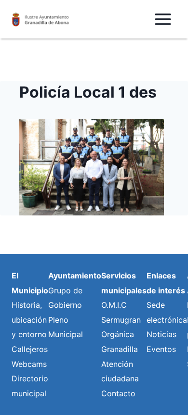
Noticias (161, 334)
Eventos (161, 349)
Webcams (29, 364)
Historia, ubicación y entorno (29, 319)
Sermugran (121, 320)
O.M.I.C (114, 305)
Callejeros (30, 349)
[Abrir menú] (162, 19)
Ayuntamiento (74, 275)
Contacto (118, 393)
